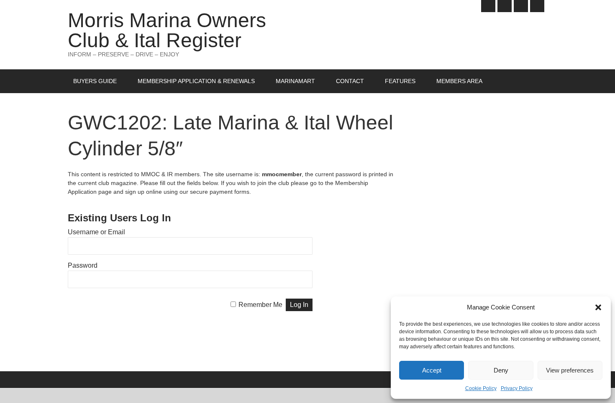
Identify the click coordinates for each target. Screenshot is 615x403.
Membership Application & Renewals (196, 81)
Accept (431, 370)
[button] (598, 307)
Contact (350, 81)
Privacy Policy (517, 388)
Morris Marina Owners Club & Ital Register (167, 30)
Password (82, 265)
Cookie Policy (481, 388)
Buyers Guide (95, 81)
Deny (501, 370)
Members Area (459, 81)
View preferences (570, 370)
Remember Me (260, 304)
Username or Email (96, 232)
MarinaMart (295, 81)
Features (400, 81)
